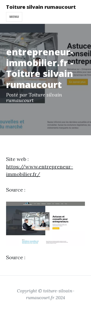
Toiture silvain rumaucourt (41, 7)
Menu (14, 17)
